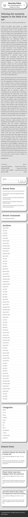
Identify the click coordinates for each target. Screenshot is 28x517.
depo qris (14, 141)
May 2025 (5, 263)
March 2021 (5, 373)
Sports (4, 427)
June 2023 (5, 322)
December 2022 (6, 337)
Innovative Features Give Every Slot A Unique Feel (13, 191)
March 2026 (5, 238)
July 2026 (5, 230)
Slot (7, 158)
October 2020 (6, 386)
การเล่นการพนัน (6, 435)
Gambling (5, 417)
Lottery (4, 420)
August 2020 (5, 391)
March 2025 (5, 268)
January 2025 (6, 274)
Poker (4, 422)
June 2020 (5, 396)
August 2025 (5, 256)
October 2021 (6, 360)
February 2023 (6, 332)
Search (4, 179)
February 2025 (6, 271)
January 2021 (6, 378)
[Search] (24, 5)
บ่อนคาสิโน (5, 438)
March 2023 (5, 330)
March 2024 (5, 299)
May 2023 (5, 325)
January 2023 (6, 335)
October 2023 (6, 312)
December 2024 (6, 276)
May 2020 (5, 398)
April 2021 (5, 370)
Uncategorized (6, 430)
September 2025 (6, 253)
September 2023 (6, 314)
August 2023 (5, 317)
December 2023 (6, 307)
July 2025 (5, 258)
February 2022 (6, 353)
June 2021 (5, 365)
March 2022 (5, 350)
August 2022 (5, 345)
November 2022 (6, 340)
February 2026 (6, 240)
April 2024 (5, 296)
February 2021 (6, 376)
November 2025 (6, 248)
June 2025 (5, 261)
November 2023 (6, 309)
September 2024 (6, 284)
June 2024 (5, 291)
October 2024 (6, 281)
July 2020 (5, 393)
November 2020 (6, 383)
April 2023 (5, 327)
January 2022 (6, 355)
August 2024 (5, 286)
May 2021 (5, 368)
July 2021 (5, 363)
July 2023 (5, 319)
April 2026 (5, 235)
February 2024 (6, 302)
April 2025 (5, 266)
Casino (4, 412)
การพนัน (4, 432)
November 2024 (6, 279)
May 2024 (5, 294)
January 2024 (6, 304)
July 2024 (5, 289)
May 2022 (5, 347)
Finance (4, 415)
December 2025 (6, 245)
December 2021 (6, 358)
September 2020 (6, 388)
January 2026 (6, 243)
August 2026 (5, 228)
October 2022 (6, 342)
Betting (4, 409)
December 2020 (6, 381)
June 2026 (5, 233)
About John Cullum (14, 3)
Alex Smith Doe (22, 22)
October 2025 (6, 251)
